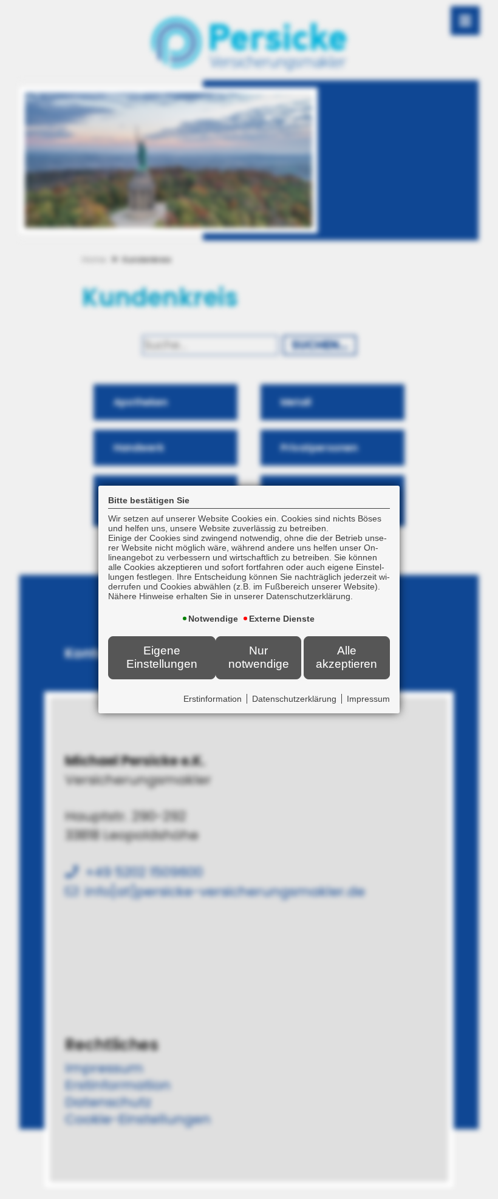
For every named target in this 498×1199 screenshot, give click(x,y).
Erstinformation (212, 699)
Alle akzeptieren (346, 657)
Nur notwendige (258, 657)
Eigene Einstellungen (161, 657)
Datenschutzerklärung (294, 699)
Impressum (368, 699)
